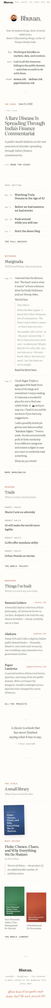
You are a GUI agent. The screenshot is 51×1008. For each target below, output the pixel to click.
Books (43, 2)
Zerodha (31, 52)
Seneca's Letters (15, 602)
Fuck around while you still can (26, 220)
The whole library (17, 937)
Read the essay (20, 164)
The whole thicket (17, 566)
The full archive (16, 241)
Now (48, 2)
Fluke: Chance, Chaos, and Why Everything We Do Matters (22, 850)
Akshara (10, 634)
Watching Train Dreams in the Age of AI (30, 196)
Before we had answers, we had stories (29, 208)
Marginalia (24, 2)
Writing (16, 2)
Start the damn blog (27, 231)
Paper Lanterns (11, 666)
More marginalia (15, 472)
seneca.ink (20, 79)
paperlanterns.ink (24, 82)
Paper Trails (28, 380)
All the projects (16, 704)
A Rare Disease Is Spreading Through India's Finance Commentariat (25, 125)
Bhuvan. (9, 2)
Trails (30, 2)
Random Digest (24, 431)
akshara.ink (35, 79)
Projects (36, 2)
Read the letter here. (26, 369)
